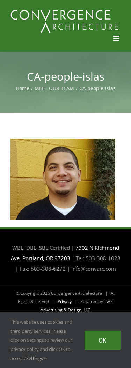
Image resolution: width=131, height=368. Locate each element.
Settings (35, 358)
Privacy (65, 302)
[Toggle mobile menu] (117, 38)
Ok (103, 340)
